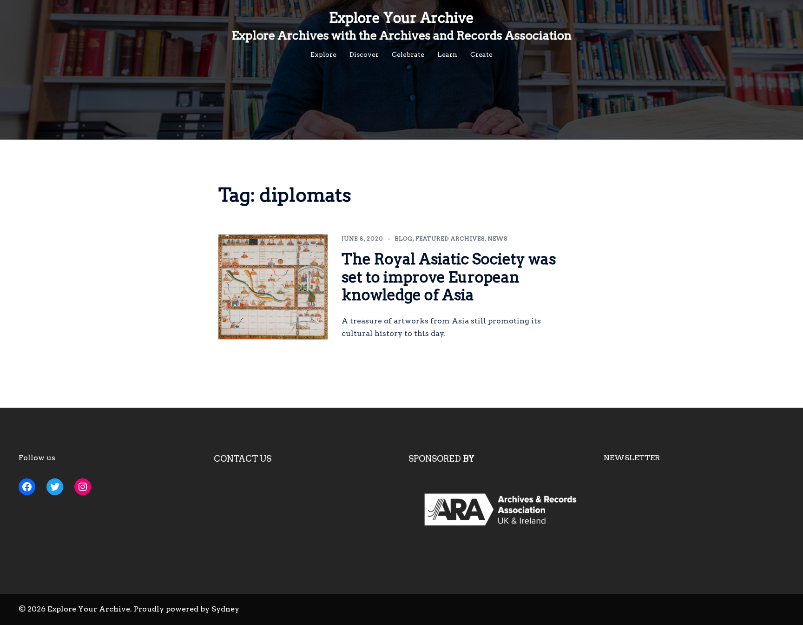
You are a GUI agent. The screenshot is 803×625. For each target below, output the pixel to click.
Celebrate (408, 54)
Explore (323, 54)
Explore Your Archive (401, 17)
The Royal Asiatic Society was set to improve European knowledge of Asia (449, 277)
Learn (447, 54)
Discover (364, 54)
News (497, 238)
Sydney (225, 609)
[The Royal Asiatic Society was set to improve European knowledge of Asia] (273, 287)
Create (481, 54)
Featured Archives (450, 238)
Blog (404, 238)
